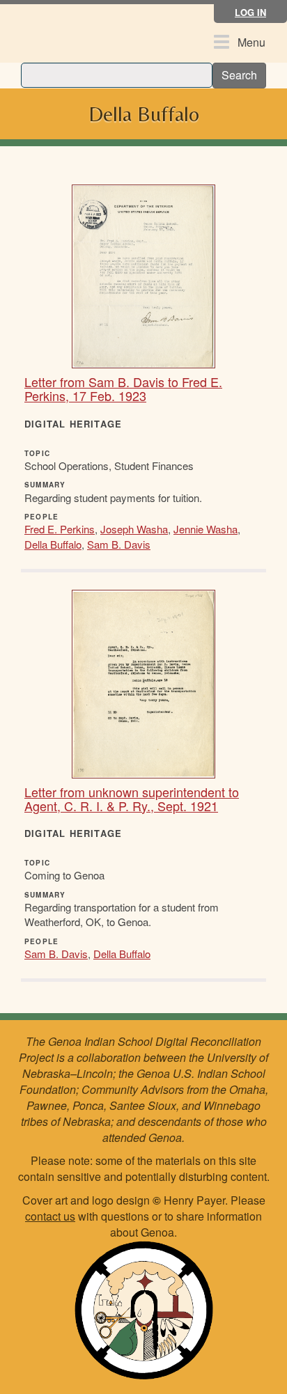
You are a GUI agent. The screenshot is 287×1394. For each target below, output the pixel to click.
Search (239, 75)
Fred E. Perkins (59, 529)
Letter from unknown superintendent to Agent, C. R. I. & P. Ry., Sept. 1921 (131, 799)
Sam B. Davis (118, 544)
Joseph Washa (134, 529)
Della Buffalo (53, 544)
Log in (250, 12)
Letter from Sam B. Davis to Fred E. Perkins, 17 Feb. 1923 (123, 389)
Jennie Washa (205, 529)
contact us (50, 1216)
